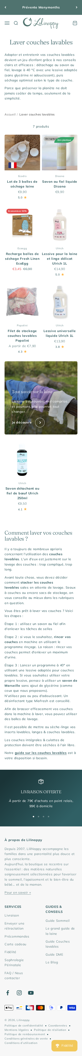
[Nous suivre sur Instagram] (19, 993)
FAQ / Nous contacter (14, 975)
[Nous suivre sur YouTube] (31, 993)
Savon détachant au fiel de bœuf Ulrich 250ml (22, 493)
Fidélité (10, 952)
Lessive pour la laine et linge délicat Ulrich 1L (59, 258)
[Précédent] (5, 7)
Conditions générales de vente (26, 1038)
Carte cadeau (15, 944)
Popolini (22, 325)
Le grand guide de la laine (60, 930)
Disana (59, 176)
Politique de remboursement (25, 1034)
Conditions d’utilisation (21, 1043)
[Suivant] (76, 7)
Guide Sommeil (58, 921)
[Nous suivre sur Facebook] (8, 993)
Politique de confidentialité (24, 1025)
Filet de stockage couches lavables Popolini (22, 336)
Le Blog (52, 962)
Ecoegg (22, 248)
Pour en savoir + (18, 892)
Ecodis (22, 176)
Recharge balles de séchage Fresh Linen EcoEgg (22, 258)
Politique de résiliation (50, 1030)
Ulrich (60, 248)
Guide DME (54, 954)
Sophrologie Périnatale (14, 962)
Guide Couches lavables (58, 944)
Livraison (12, 915)
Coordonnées (57, 1025)
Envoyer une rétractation (14, 925)
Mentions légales (17, 1030)
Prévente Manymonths (41, 7)
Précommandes (17, 936)
